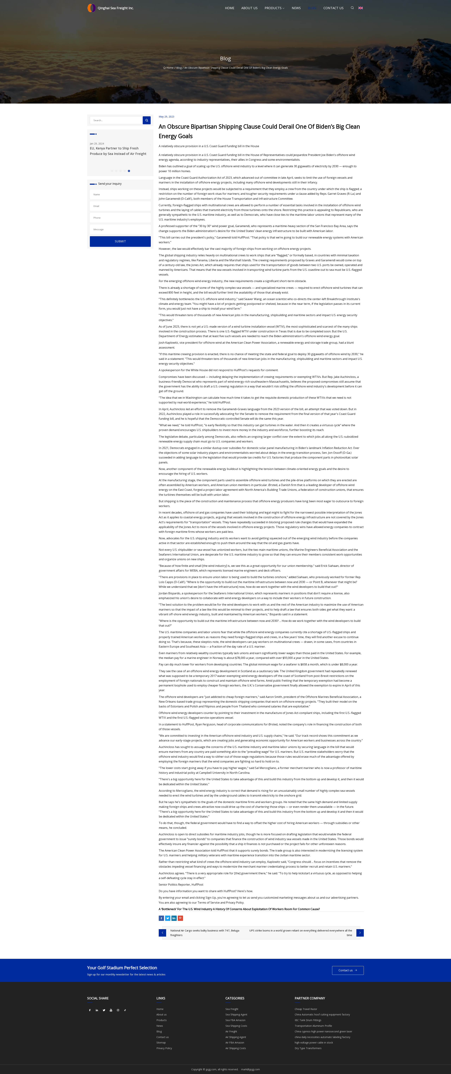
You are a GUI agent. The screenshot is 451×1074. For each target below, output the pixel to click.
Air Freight (231, 1031)
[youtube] (111, 1010)
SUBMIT (120, 241)
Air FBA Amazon (235, 1042)
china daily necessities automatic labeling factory (322, 1037)
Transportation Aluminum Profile (313, 1025)
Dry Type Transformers (308, 1048)
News (296, 8)
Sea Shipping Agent (236, 1014)
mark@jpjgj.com (250, 1069)
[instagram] (118, 1010)
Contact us (333, 8)
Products (273, 8)
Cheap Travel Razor (306, 1009)
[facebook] (89, 1010)
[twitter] (104, 1010)
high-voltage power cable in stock (314, 1042)
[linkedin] (97, 1010)
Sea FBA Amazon (235, 1020)
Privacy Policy (164, 1048)
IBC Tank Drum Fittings (308, 1020)
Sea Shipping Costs (236, 1025)
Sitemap (161, 1042)
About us (249, 8)
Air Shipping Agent (236, 1037)
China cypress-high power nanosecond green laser (323, 1031)
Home (229, 8)
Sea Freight (232, 1009)
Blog (312, 8)
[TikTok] (125, 1010)
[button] (120, 170)
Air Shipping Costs (236, 1048)
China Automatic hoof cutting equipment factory (322, 1014)
